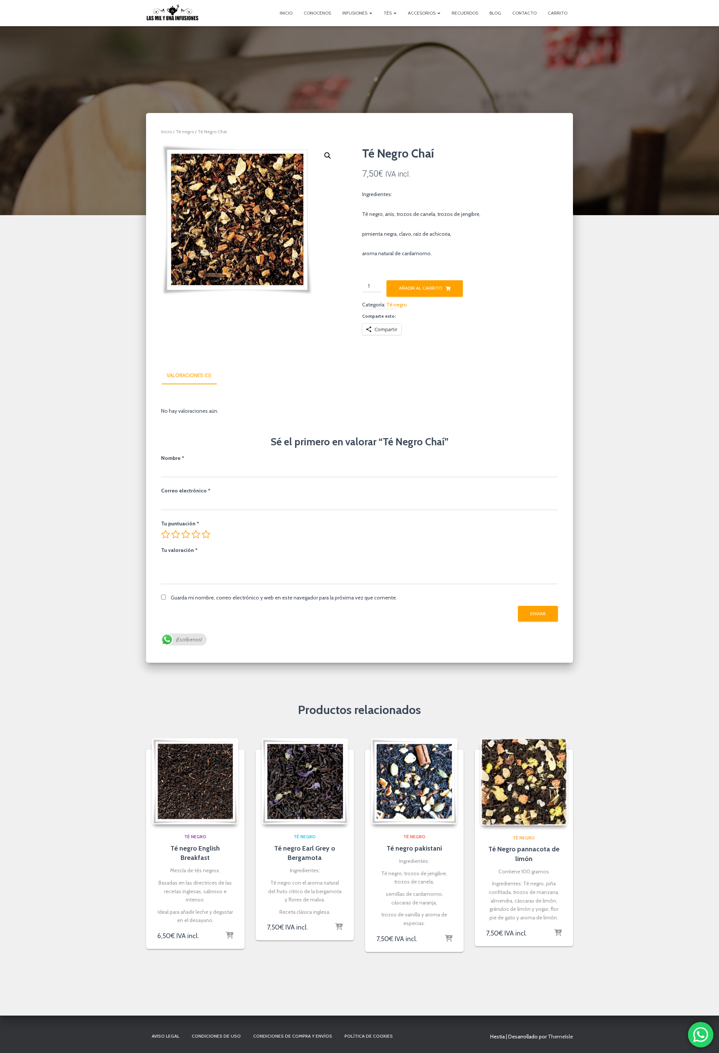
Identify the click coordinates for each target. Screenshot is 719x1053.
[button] (327, 155)
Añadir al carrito (420, 288)
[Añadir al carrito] (229, 936)
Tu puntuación (180, 523)
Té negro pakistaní (414, 848)
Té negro (185, 131)
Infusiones (355, 13)
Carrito (557, 13)
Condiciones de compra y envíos (292, 1036)
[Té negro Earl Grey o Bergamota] (305, 781)
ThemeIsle (560, 1036)
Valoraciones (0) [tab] (189, 375)
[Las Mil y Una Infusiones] (172, 13)
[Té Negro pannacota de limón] (524, 781)
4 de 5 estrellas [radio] (195, 534)
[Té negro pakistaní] (414, 781)
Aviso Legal (165, 1036)
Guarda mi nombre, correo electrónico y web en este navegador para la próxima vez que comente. (284, 597)
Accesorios (422, 13)
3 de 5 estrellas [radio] (185, 534)
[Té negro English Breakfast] (195, 781)
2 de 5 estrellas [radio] (175, 534)
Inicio (286, 13)
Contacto (524, 13)
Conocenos (317, 13)
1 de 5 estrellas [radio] (165, 534)
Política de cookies (369, 1036)
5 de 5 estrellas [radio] (205, 534)
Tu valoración (179, 550)
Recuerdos (465, 13)
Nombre (172, 458)
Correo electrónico (185, 490)
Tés (388, 13)
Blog (495, 13)
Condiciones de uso (216, 1036)
